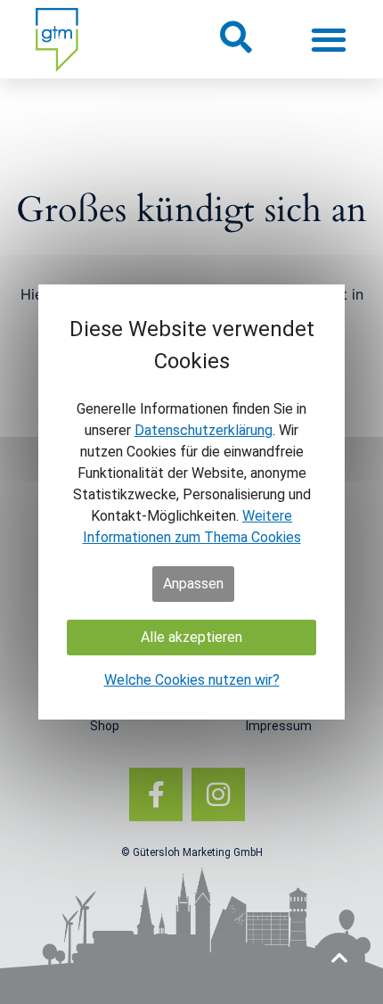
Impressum (279, 726)
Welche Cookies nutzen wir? (192, 679)
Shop (104, 726)
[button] (234, 37)
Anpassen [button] (193, 583)
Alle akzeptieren (191, 637)
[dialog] (191, 502)
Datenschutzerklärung (203, 430)
